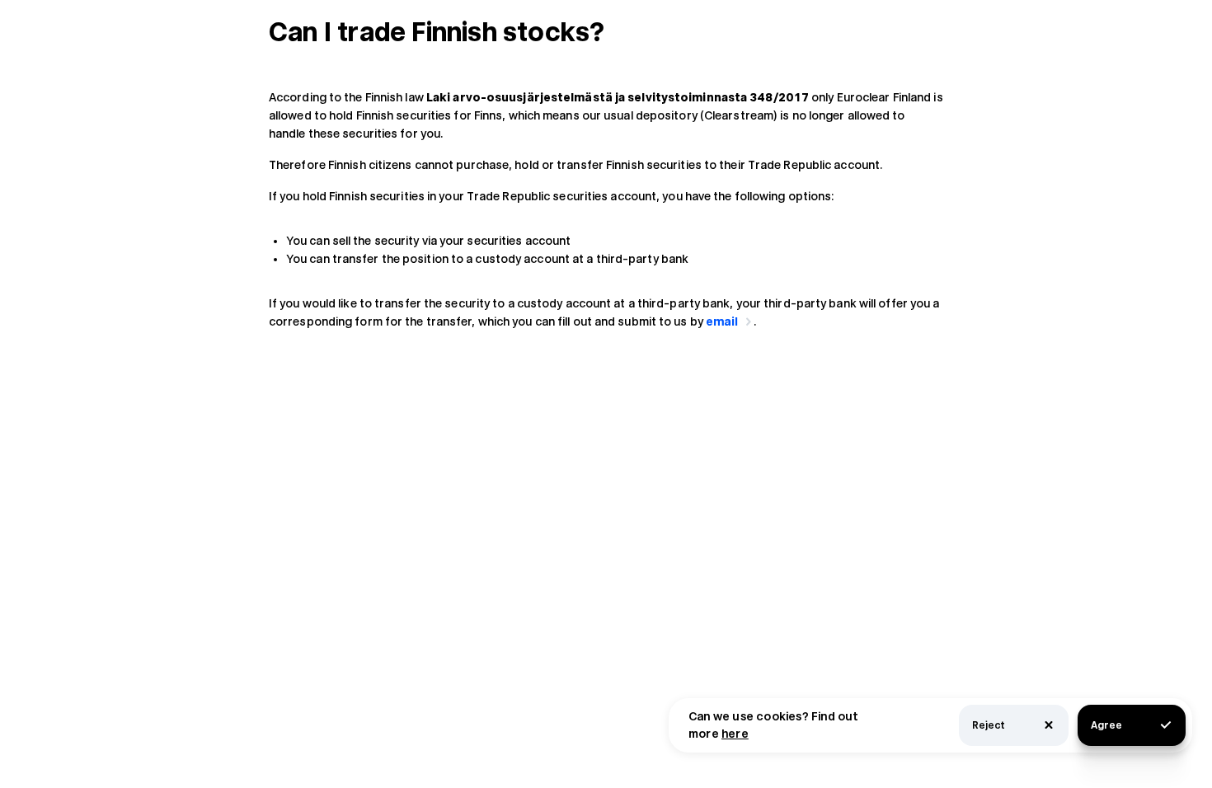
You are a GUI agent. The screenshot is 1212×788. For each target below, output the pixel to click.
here (735, 733)
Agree (1106, 725)
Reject (988, 725)
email (722, 321)
